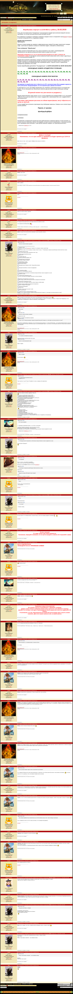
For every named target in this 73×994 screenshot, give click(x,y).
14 (36, 351)
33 (36, 690)
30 (36, 639)
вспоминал (37, 464)
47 (38, 923)
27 (36, 594)
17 (36, 418)
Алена (9, 18)
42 (37, 841)
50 (38, 965)
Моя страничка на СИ (20, 152)
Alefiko (9, 418)
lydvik (9, 220)
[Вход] (65, 13)
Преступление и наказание (17, 19)
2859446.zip (26, 125)
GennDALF (9, 456)
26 (36, 578)
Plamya (8, 147)
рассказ (28, 248)
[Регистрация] (61, 13)
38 (36, 785)
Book (9, 240)
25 (36, 561)
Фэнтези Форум (2, 19)
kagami (11, 18)
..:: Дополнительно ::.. (9, 32)
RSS (58, 6)
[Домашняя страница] (28, 349)
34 (36, 700)
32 (36, 671)
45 (38, 894)
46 (38, 904)
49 (38, 952)
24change (58, 9)
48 (38, 933)
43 (37, 860)
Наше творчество (9, 19)
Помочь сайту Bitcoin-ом (53, 8)
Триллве (8, 374)
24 (36, 542)
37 (36, 766)
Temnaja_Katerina (9, 877)
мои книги (18, 197)
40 (36, 814)
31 (36, 662)
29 (36, 621)
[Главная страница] (13, 7)
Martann (8, 662)
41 (37, 831)
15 (36, 374)
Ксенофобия (9, 621)
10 (36, 240)
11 (36, 295)
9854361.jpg (26, 430)
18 (36, 437)
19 (36, 456)
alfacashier (54, 9)
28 (36, 604)
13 (36, 332)
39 (36, 795)
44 (37, 877)
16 (36, 391)
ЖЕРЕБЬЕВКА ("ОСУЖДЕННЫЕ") (27, 19)
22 (36, 513)
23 (36, 530)
